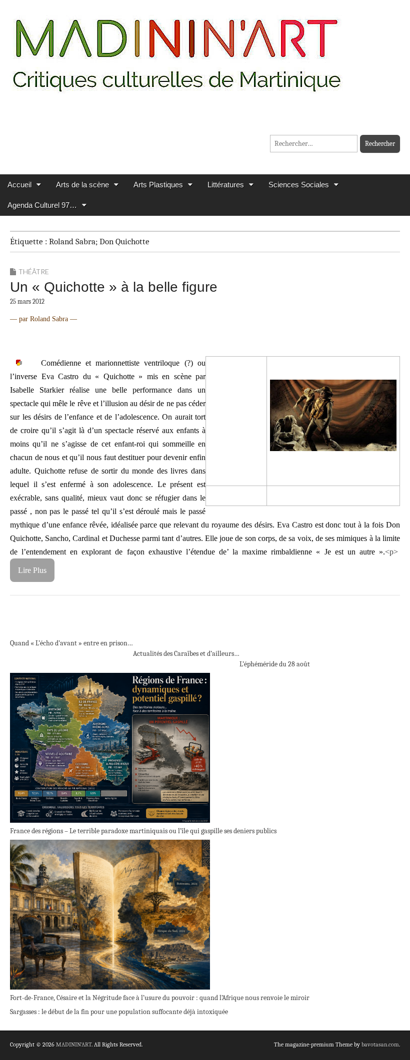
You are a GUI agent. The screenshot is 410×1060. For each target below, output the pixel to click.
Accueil (20, 184)
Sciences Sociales (298, 184)
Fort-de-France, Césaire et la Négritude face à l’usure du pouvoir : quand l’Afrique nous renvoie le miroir (160, 998)
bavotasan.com (380, 1044)
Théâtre (33, 271)
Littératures (226, 184)
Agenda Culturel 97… (42, 205)
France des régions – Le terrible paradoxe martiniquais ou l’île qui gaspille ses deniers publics (143, 831)
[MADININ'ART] (176, 48)
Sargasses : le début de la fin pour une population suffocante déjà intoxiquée (119, 1012)
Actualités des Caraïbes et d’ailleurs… (186, 653)
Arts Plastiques (158, 184)
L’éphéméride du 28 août (275, 664)
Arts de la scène (82, 184)
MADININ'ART (74, 1044)
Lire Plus (32, 570)
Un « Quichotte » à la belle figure (114, 287)
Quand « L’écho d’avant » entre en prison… (71, 643)
